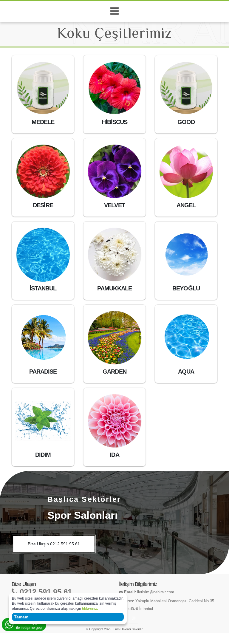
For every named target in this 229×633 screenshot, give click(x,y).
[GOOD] (186, 88)
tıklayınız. (90, 608)
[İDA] (115, 421)
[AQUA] (186, 338)
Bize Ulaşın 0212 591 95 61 (54, 543)
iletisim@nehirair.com (155, 592)
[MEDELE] (43, 88)
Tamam (21, 617)
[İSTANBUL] (43, 254)
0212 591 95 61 (45, 591)
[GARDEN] (115, 338)
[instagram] (133, 618)
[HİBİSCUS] (115, 88)
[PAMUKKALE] (115, 254)
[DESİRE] (43, 171)
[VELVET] (115, 171)
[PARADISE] (43, 338)
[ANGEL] (186, 171)
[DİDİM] (43, 421)
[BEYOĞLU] (186, 254)
